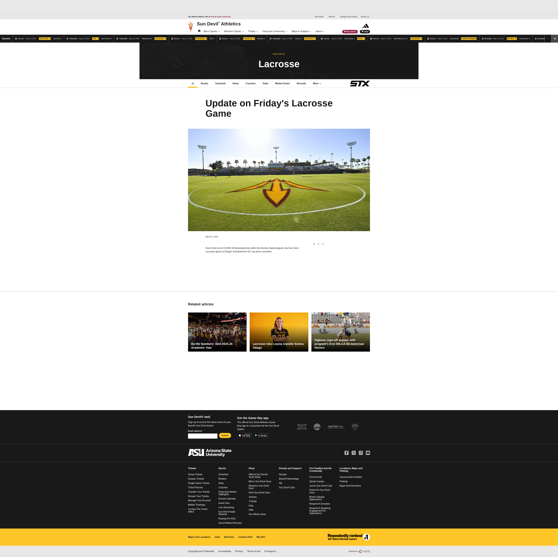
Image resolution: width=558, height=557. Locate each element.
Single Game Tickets (198, 483)
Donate (283, 474)
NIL (281, 483)
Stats (265, 83)
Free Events (315, 477)
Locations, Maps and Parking (351, 469)
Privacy (239, 551)
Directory (229, 537)
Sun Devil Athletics (219, 23)
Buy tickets (351, 32)
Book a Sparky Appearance (316, 498)
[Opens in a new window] (349, 537)
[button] (554, 39)
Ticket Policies (195, 487)
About (319, 31)
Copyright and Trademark (201, 551)
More (316, 83)
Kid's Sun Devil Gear (259, 492)
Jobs (217, 537)
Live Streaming (226, 507)
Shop (366, 32)
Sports (222, 468)
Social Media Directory (230, 523)
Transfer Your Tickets (199, 492)
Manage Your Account (199, 500)
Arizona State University (221, 17)
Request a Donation (319, 504)
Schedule (220, 83)
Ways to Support (300, 31)
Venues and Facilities (351, 477)
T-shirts (253, 501)
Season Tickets (196, 479)
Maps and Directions (350, 486)
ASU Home (319, 17)
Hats (251, 505)
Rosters (222, 479)
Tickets (251, 31)
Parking (344, 481)
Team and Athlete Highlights (227, 493)
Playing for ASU (227, 518)
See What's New (257, 514)
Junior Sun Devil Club (320, 486)
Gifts (251, 510)
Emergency (270, 551)
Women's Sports (232, 31)
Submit (224, 435)
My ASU (332, 17)
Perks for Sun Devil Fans (319, 491)
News (236, 83)
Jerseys (253, 497)
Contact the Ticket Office (197, 510)
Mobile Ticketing (196, 505)
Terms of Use (254, 551)
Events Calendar (227, 498)
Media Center (282, 83)
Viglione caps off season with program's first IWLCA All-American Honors (339, 344)
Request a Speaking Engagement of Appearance (319, 510)
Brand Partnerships (289, 479)
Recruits (301, 83)
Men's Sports (210, 31)
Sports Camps (316, 481)
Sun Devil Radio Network (226, 513)
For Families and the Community (320, 469)
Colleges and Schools (348, 17)
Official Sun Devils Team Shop (258, 475)
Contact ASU (245, 537)
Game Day (223, 503)
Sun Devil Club (287, 487)
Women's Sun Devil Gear (259, 487)
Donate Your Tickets (198, 496)
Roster (204, 83)
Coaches (251, 83)
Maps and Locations (199, 537)
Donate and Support (290, 468)
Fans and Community (273, 31)
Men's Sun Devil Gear (260, 481)
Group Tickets (195, 474)
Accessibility (224, 551)
